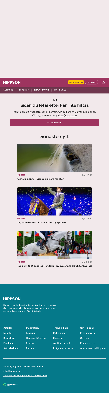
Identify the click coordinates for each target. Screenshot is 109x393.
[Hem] (11, 82)
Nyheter (7, 333)
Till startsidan (54, 122)
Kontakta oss (87, 343)
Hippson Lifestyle (36, 338)
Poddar (30, 343)
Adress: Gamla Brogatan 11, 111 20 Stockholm (25, 375)
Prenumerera (76, 82)
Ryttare (30, 348)
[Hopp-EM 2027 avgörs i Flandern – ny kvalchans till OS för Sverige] (54, 249)
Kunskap (58, 338)
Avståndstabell (61, 343)
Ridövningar (60, 333)
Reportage (9, 338)
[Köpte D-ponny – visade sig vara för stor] (54, 162)
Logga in (91, 82)
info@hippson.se (68, 115)
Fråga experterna (63, 348)
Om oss (84, 338)
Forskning (8, 343)
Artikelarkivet (11, 348)
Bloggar (30, 333)
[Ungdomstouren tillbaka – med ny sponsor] (54, 205)
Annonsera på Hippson (93, 348)
